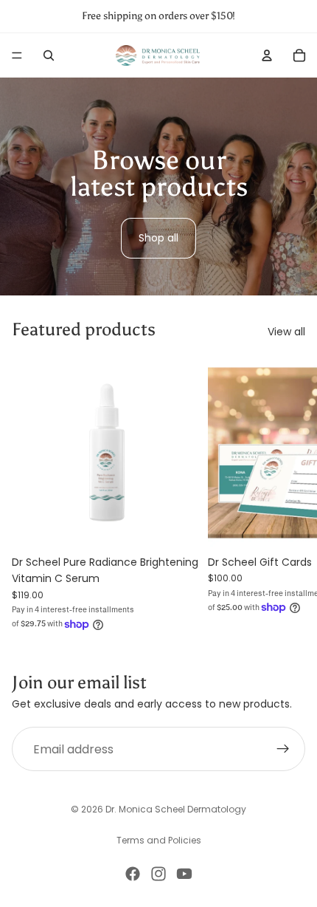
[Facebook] (133, 874)
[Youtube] (184, 874)
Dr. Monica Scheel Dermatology (175, 809)
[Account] (267, 55)
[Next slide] (289, 495)
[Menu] (17, 55)
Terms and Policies (158, 840)
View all (286, 331)
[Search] (48, 55)
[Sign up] (283, 749)
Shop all (158, 237)
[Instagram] (158, 874)
